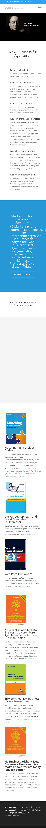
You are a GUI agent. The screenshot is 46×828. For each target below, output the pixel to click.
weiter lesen (19, 477)
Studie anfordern (23, 274)
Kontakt (28, 807)
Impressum (36, 807)
